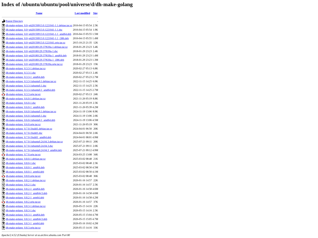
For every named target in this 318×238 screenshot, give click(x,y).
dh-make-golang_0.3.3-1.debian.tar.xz (26, 68)
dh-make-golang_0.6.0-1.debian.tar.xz (26, 98)
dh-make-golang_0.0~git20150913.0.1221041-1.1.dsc (34, 29)
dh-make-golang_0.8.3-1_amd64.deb (25, 214)
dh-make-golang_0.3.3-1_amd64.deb (25, 77)
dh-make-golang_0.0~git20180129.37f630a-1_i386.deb (35, 59)
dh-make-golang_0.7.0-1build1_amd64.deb (28, 137)
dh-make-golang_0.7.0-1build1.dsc (24, 133)
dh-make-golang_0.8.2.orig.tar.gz (23, 201)
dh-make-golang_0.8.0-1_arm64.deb (25, 171)
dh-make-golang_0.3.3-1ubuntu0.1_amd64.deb (30, 90)
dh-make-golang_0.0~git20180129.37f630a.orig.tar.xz (34, 64)
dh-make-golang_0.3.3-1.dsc (21, 72)
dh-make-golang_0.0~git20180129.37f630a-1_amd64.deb (36, 55)
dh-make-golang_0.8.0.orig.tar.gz (23, 176)
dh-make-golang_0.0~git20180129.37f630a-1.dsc (32, 51)
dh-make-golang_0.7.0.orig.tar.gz (23, 154)
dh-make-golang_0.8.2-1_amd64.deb (25, 189)
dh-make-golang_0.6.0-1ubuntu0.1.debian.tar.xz (31, 111)
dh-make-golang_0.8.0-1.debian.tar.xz (26, 158)
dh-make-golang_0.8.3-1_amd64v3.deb (26, 219)
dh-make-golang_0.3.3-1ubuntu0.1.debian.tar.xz (31, 81)
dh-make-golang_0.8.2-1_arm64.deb (25, 197)
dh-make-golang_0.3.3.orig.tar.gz (23, 94)
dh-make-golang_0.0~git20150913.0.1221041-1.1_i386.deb (37, 38)
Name (39, 13)
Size (95, 13)
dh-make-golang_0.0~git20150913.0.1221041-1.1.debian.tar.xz (39, 25)
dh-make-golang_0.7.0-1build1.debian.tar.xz (29, 128)
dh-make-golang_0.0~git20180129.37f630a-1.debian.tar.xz (37, 47)
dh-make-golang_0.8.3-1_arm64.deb (25, 223)
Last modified (82, 13)
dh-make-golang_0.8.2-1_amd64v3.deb (26, 193)
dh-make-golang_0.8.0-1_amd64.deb (25, 167)
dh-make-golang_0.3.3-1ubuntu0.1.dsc (26, 85)
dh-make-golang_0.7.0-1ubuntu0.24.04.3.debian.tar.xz (34, 141)
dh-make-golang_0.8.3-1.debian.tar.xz (26, 206)
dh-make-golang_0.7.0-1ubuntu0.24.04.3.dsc (29, 145)
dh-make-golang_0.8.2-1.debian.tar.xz (26, 180)
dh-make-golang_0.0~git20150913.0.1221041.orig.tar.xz (35, 42)
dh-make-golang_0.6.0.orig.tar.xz (23, 124)
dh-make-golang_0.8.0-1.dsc (21, 163)
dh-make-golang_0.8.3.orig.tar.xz (23, 227)
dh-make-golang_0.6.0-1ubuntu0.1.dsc (26, 115)
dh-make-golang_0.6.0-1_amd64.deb (25, 107)
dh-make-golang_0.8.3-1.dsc (21, 210)
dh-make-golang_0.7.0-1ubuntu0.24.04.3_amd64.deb (34, 150)
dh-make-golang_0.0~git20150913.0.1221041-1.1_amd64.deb (38, 34)
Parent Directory (14, 21)
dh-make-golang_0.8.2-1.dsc (21, 184)
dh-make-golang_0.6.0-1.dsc (21, 102)
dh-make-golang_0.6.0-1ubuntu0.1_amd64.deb (30, 120)
